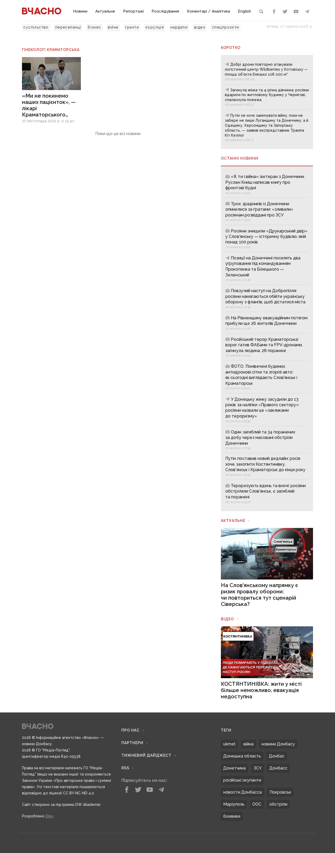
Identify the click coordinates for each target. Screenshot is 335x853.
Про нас (130, 730)
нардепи (179, 27)
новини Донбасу (278, 744)
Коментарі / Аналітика (208, 11)
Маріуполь (233, 804)
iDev (49, 816)
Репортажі (133, 11)
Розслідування (165, 11)
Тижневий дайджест (146, 755)
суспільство (35, 27)
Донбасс (278, 768)
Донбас (276, 756)
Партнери (132, 743)
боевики (231, 816)
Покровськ (280, 792)
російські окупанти (242, 780)
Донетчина (234, 768)
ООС (256, 804)
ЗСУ (257, 768)
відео (199, 27)
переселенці (68, 27)
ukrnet (229, 744)
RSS (125, 768)
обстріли (278, 804)
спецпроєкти (225, 27)
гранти (132, 27)
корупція (155, 27)
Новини (80, 11)
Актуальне (105, 11)
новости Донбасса (242, 792)
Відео (227, 619)
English (244, 11)
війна (113, 27)
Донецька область (242, 756)
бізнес (94, 27)
